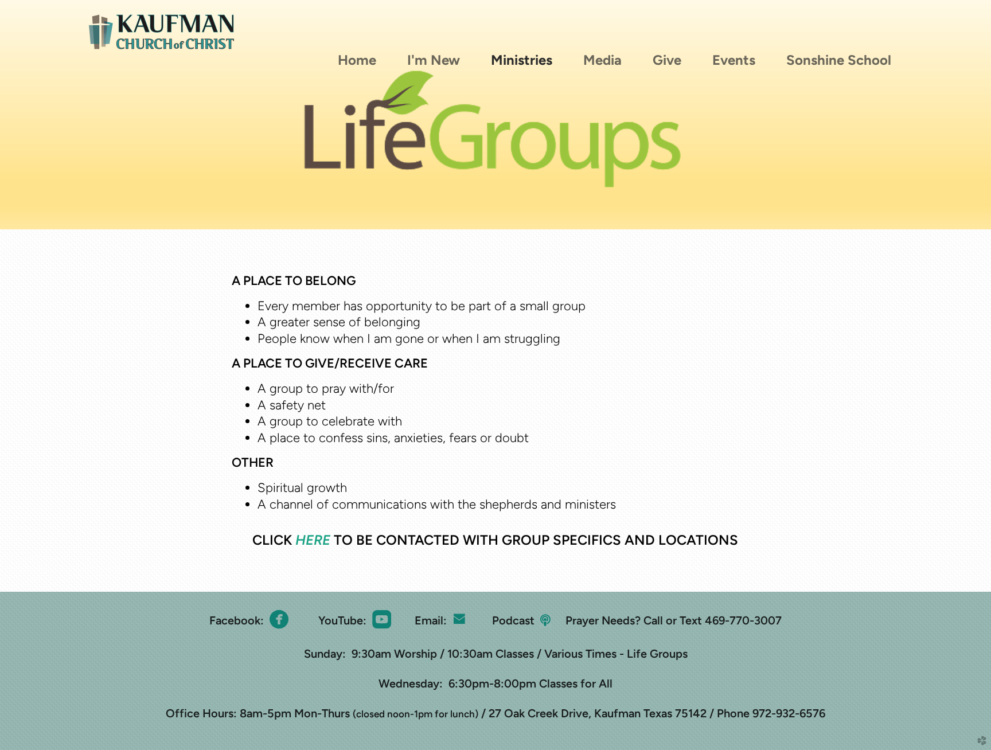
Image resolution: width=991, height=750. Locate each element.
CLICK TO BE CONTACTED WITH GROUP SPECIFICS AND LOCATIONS (495, 540)
